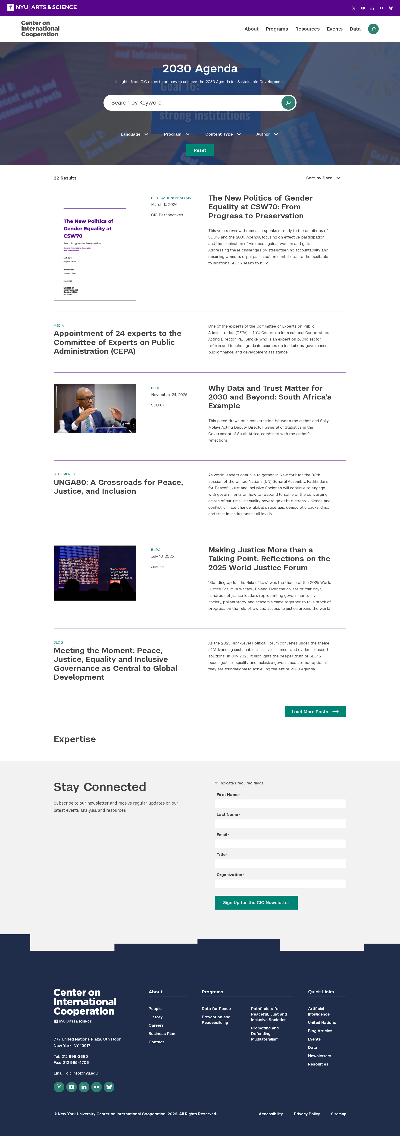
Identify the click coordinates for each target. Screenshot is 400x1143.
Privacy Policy (307, 1114)
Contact (156, 1042)
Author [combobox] (263, 134)
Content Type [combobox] (219, 134)
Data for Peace (216, 1008)
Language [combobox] (131, 134)
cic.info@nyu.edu (82, 1073)
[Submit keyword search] (288, 103)
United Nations (322, 1022)
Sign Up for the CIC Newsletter (256, 902)
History (155, 1017)
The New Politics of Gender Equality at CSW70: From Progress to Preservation (260, 206)
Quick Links (321, 992)
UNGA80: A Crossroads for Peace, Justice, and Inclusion (118, 486)
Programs (277, 29)
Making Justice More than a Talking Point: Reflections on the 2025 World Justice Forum (269, 558)
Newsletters (319, 1055)
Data (355, 29)
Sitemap (338, 1114)
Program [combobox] (172, 134)
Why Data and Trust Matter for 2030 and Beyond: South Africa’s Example (269, 397)
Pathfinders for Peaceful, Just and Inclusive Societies (269, 1014)
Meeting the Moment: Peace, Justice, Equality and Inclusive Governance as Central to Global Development (115, 664)
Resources (307, 29)
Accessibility (271, 1114)
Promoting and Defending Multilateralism (265, 1034)
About (251, 29)
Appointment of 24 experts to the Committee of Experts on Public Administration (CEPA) (117, 342)
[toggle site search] (373, 29)
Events (335, 29)
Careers (156, 1025)
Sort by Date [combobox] (319, 177)
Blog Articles (320, 1030)
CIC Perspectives (167, 215)
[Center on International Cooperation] (52, 29)
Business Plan (162, 1033)
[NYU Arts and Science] (42, 7)
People (155, 1008)
